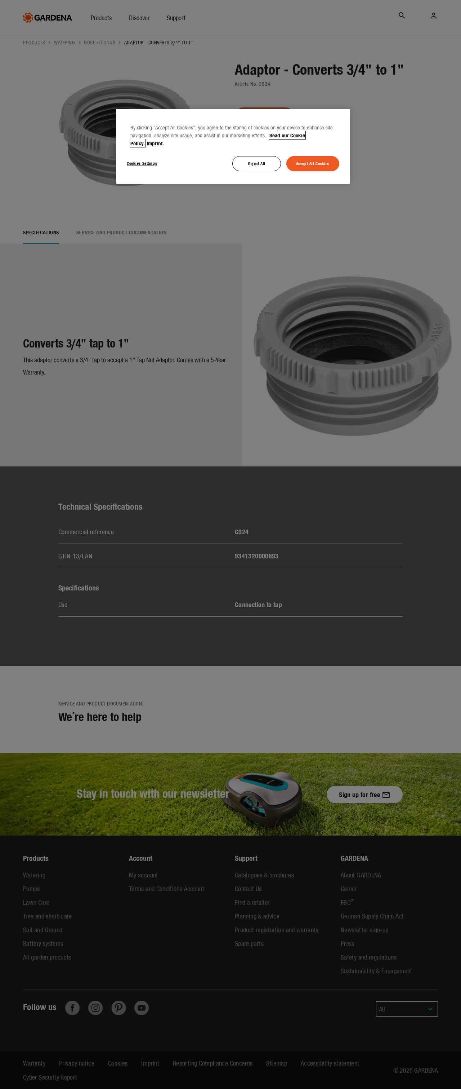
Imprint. (155, 143)
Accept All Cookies (313, 163)
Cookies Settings (142, 163)
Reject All (256, 163)
